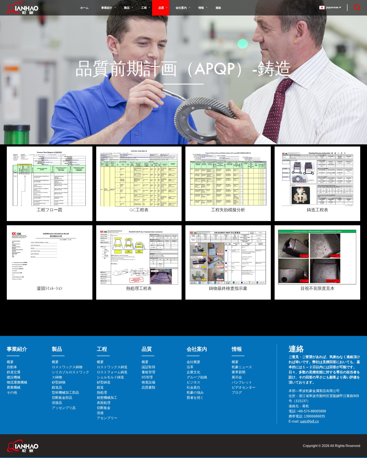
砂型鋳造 (103, 382)
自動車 (12, 367)
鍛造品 (57, 387)
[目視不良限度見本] (317, 256)
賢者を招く (195, 397)
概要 (10, 362)
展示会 (237, 377)
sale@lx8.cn (309, 421)
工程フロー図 (49, 210)
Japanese (332, 7)
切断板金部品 (62, 397)
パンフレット (242, 382)
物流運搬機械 (17, 382)
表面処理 (103, 402)
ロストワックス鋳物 (67, 367)
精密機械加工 (107, 397)
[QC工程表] (138, 177)
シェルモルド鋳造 (110, 377)
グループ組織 (197, 377)
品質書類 (148, 387)
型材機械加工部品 (65, 392)
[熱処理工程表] (138, 256)
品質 (161, 8)
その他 (12, 392)
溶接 (100, 413)
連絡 (218, 8)
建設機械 (13, 377)
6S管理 (147, 377)
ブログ (237, 392)
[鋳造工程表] (317, 177)
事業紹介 (106, 8)
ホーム (84, 8)
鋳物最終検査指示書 (228, 288)
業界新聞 (238, 372)
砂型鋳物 (58, 382)
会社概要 (193, 362)
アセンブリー (107, 418)
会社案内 (181, 8)
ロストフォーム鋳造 (112, 372)
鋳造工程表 (317, 210)
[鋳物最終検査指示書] (228, 256)
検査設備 (148, 382)
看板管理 (148, 372)
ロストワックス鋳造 (112, 367)
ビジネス (193, 382)
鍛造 (100, 387)
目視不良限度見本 (318, 288)
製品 (127, 8)
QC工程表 (138, 210)
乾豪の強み (195, 392)
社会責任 (193, 387)
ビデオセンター (243, 387)
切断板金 (103, 408)
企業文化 (193, 372)
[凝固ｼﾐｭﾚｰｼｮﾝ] (49, 256)
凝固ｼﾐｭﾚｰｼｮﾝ (49, 288)
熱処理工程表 (139, 288)
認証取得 (148, 367)
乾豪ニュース (242, 367)
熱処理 (102, 392)
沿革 (190, 367)
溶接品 (57, 402)
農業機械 (13, 387)
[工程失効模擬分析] (228, 177)
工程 (144, 8)
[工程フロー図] (49, 177)
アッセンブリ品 (64, 408)
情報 (201, 8)
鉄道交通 (13, 372)
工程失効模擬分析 (228, 210)
